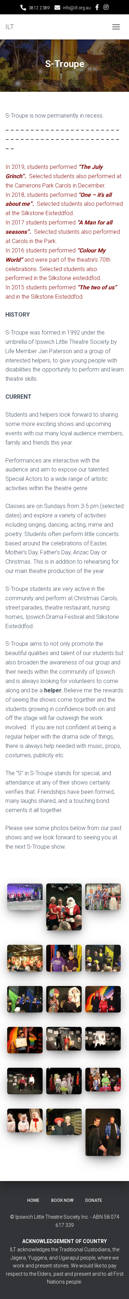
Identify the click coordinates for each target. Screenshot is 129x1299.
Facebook (97, 8)
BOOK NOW (62, 1200)
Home (33, 1200)
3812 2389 (39, 7)
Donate (93, 1200)
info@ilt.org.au (77, 7)
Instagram (106, 8)
